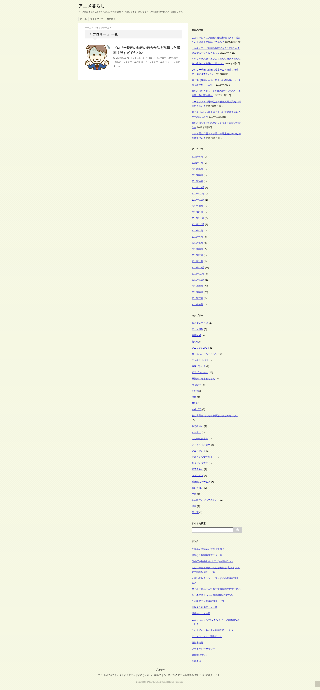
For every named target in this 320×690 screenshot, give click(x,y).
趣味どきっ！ (199, 366)
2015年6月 (197, 304)
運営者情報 (197, 642)
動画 (171, 58)
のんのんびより (200, 438)
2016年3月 (197, 249)
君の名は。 (197, 487)
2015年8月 (197, 292)
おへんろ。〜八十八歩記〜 (206, 354)
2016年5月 (197, 243)
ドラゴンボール (137, 58)
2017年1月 (197, 212)
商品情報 (196, 335)
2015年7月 (197, 298)
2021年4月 (197, 162)
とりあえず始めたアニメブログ (208, 549)
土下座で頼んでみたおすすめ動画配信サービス (216, 588)
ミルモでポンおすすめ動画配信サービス (213, 630)
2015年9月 (197, 286)
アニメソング (199, 450)
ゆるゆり (196, 384)
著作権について (200, 655)
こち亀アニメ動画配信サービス (208, 601)
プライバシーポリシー (203, 648)
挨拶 (194, 397)
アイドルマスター (201, 444)
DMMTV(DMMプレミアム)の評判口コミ (212, 561)
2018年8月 (197, 175)
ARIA (194, 403)
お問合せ (111, 19)
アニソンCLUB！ (201, 347)
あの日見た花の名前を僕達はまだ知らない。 (215, 415)
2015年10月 (198, 279)
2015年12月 (198, 267)
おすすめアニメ (200, 323)
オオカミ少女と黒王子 (203, 457)
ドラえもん (197, 469)
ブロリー (164, 58)
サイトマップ (96, 19)
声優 (194, 494)
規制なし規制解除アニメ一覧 (207, 555)
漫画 (194, 506)
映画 (176, 58)
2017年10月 (198, 199)
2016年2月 (197, 255)
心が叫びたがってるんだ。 (206, 500)
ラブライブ (197, 475)
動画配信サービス (201, 481)
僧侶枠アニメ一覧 (201, 613)
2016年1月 (197, 261)
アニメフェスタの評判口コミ (207, 636)
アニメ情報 (197, 329)
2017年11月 (198, 193)
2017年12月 (198, 187)
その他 (195, 391)
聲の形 (195, 512)
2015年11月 (198, 273)
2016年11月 (198, 218)
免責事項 (196, 661)
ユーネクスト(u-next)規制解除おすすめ (212, 595)
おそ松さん (197, 426)
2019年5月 (197, 169)
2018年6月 (197, 181)
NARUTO (197, 409)
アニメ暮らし (91, 5)
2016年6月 (197, 236)
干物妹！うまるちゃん (203, 378)
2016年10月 (198, 224)
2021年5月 (197, 156)
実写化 (195, 341)
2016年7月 (197, 230)
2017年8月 (197, 206)
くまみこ (196, 432)
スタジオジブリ (200, 463)
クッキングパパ (200, 360)
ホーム (83, 19)
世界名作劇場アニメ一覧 (204, 607)
